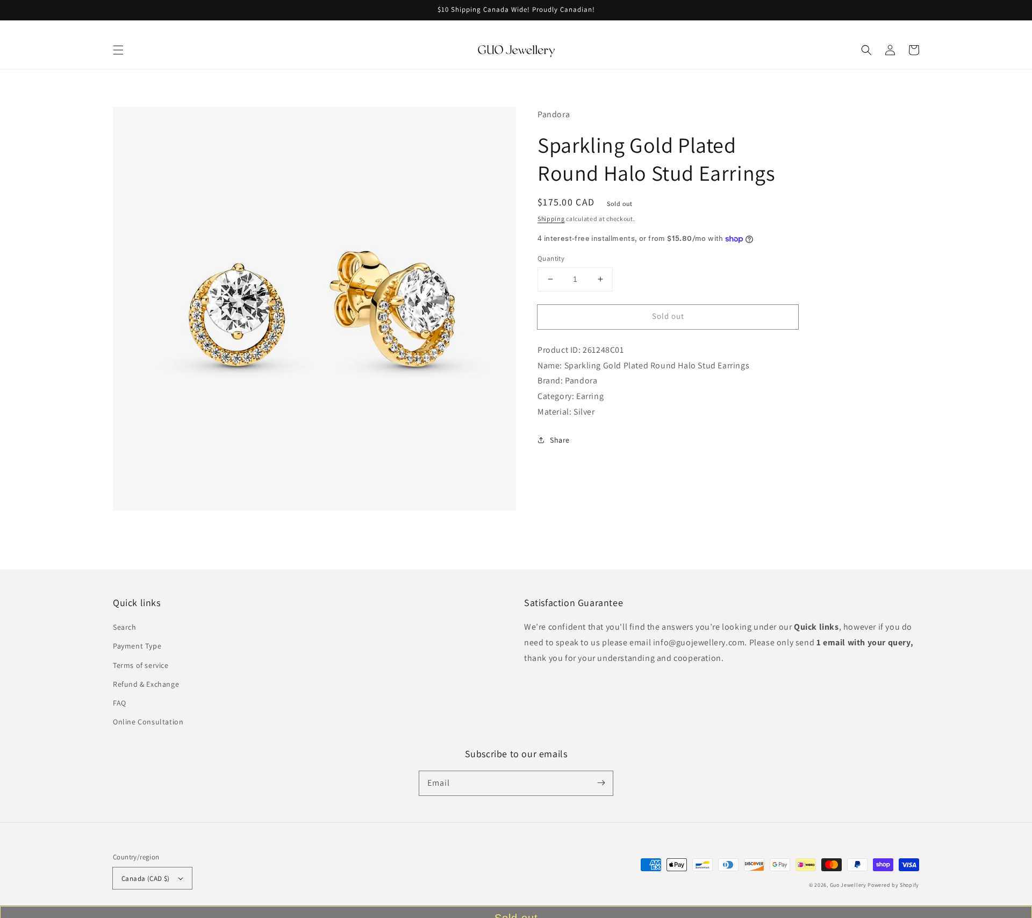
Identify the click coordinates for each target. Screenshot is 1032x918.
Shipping (551, 219)
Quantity (551, 258)
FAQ (119, 703)
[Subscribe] (601, 783)
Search (125, 627)
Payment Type (137, 646)
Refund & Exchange (146, 684)
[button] (118, 50)
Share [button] (560, 440)
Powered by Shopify (893, 884)
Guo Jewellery (848, 884)
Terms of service (141, 665)
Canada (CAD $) (145, 878)
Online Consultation (148, 722)
